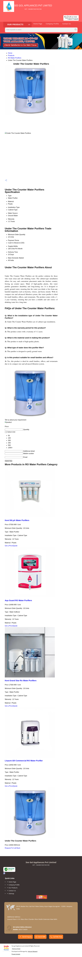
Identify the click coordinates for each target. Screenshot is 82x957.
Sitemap (11, 894)
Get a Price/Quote (11, 546)
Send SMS (42, 937)
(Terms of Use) (16, 949)
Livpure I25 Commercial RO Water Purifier (24, 761)
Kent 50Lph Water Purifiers (17, 520)
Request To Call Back (12, 848)
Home (10, 53)
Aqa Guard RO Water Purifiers (18, 600)
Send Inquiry (27, 937)
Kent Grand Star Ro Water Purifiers (20, 680)
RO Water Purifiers (14, 58)
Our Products (15, 24)
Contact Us (66, 24)
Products (11, 55)
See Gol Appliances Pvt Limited (33, 7)
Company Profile (52, 24)
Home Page (37, 24)
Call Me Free (57, 937)
